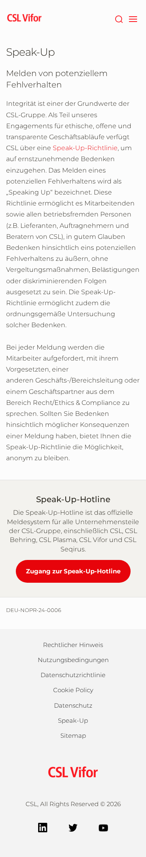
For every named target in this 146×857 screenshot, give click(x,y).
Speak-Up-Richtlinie (85, 148)
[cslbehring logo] (24, 18)
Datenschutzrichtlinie (73, 675)
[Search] (119, 18)
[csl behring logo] (73, 771)
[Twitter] (73, 827)
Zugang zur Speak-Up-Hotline (73, 571)
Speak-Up (73, 720)
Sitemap (73, 735)
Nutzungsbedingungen (73, 660)
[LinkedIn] (43, 827)
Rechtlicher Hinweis (73, 645)
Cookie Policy (73, 690)
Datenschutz (73, 705)
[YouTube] (103, 827)
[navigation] (133, 18)
